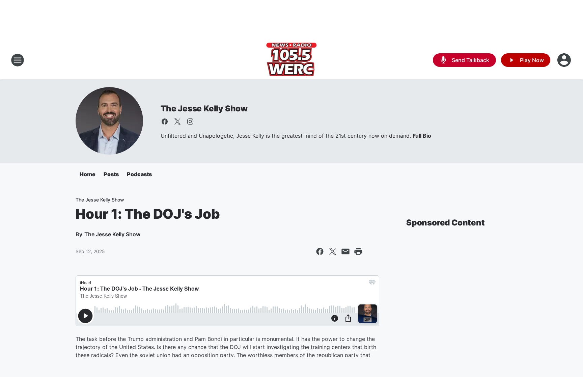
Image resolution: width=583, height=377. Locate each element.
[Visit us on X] (177, 121)
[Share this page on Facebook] (320, 251)
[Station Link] (291, 60)
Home (87, 174)
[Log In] (564, 60)
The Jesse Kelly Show (204, 108)
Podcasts (139, 174)
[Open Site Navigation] (17, 60)
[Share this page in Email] (345, 251)
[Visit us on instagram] (190, 121)
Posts (111, 174)
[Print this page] (358, 251)
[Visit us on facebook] (165, 121)
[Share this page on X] (332, 251)
